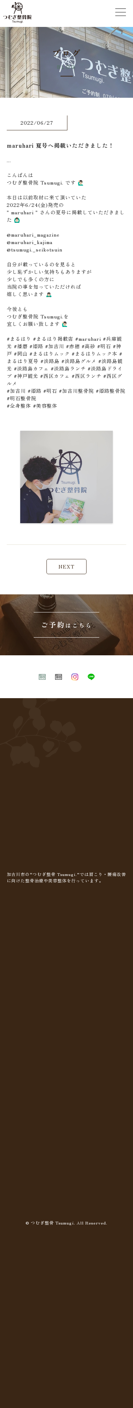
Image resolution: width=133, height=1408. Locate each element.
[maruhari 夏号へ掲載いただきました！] (66, 519)
